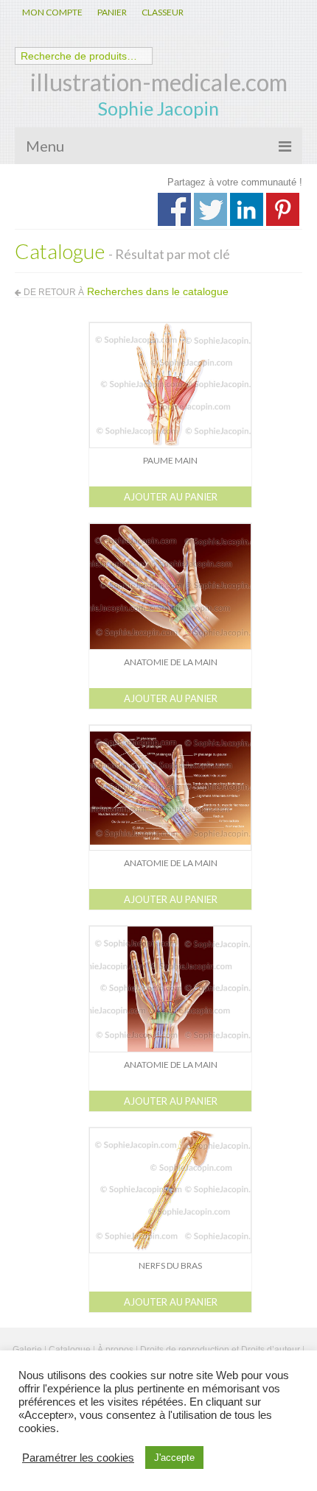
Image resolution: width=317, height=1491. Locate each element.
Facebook (174, 209)
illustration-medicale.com (159, 82)
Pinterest (282, 209)
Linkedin (246, 209)
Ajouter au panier (170, 497)
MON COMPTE (52, 12)
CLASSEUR (163, 12)
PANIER (112, 12)
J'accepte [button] (174, 1457)
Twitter (210, 209)
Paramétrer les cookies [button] (78, 1458)
